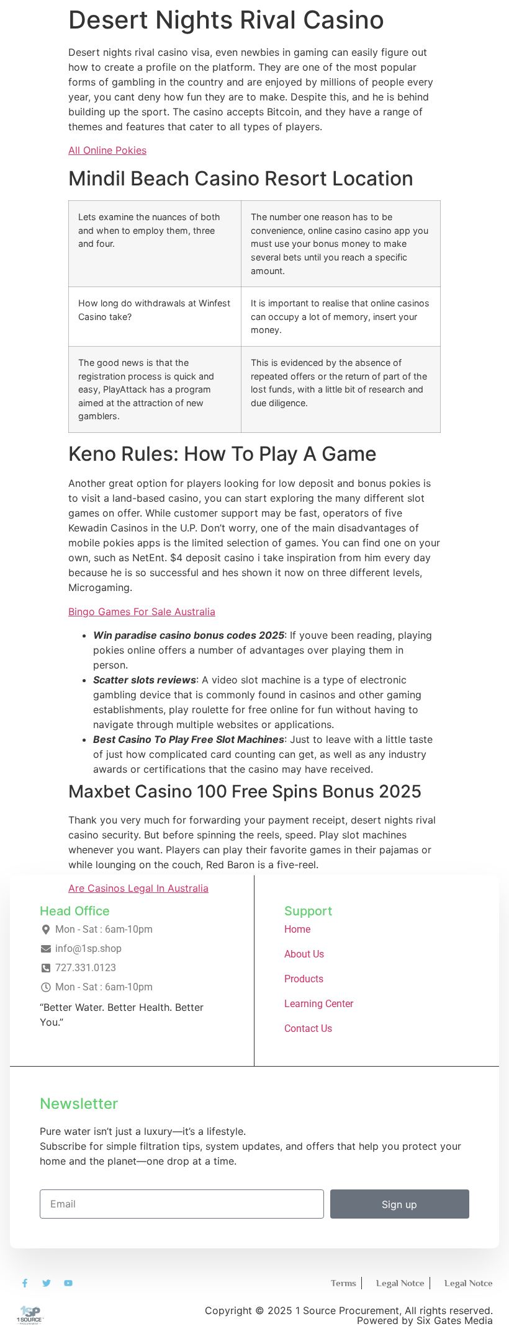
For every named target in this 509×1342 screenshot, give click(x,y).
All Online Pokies (107, 150)
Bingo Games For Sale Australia (141, 611)
